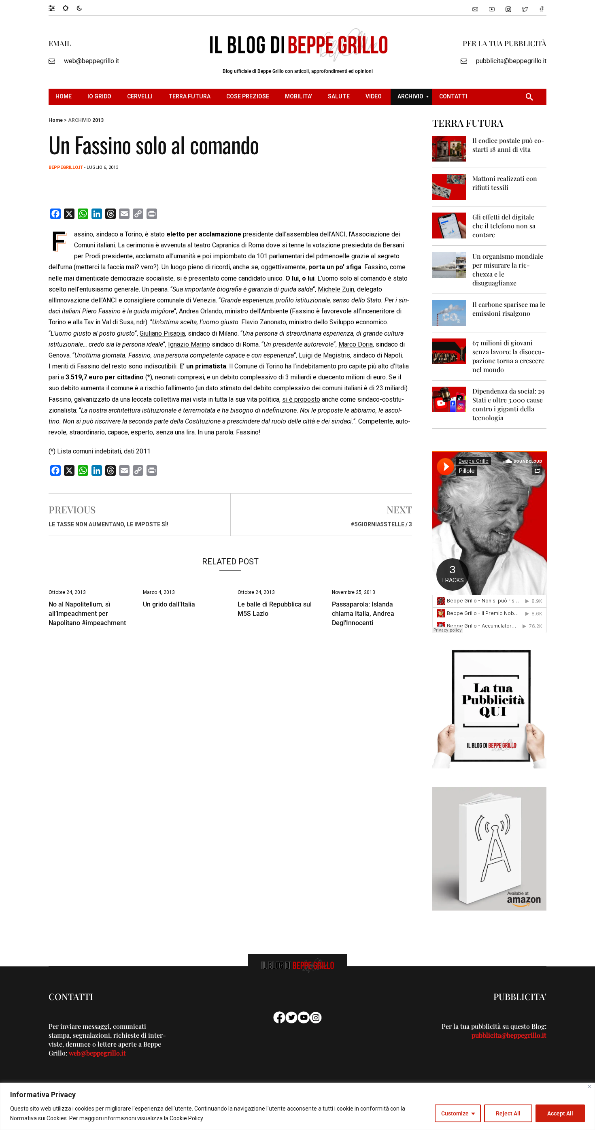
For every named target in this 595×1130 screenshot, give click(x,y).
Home (56, 120)
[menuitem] (65, 97)
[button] (56, 8)
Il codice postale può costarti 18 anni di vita (508, 144)
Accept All (560, 1113)
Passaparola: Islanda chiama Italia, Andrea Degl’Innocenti (363, 613)
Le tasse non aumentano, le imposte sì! (108, 524)
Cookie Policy (186, 1118)
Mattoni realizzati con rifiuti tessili (504, 183)
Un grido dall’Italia (169, 604)
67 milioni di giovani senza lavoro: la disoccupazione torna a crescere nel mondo (508, 356)
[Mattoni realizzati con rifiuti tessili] (449, 186)
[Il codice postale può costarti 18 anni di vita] (449, 148)
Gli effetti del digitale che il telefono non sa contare (504, 226)
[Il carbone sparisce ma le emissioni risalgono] (449, 312)
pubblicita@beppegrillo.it (511, 61)
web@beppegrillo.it (91, 61)
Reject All (508, 1113)
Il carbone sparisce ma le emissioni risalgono (508, 308)
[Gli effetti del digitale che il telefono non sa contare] (449, 225)
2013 (98, 120)
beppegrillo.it (66, 167)
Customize (455, 1113)
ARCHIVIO (79, 120)
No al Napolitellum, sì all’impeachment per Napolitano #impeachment (87, 613)
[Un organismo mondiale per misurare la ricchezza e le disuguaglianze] (449, 264)
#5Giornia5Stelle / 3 (381, 524)
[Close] (589, 1086)
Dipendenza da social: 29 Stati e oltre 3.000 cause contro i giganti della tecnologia (508, 404)
